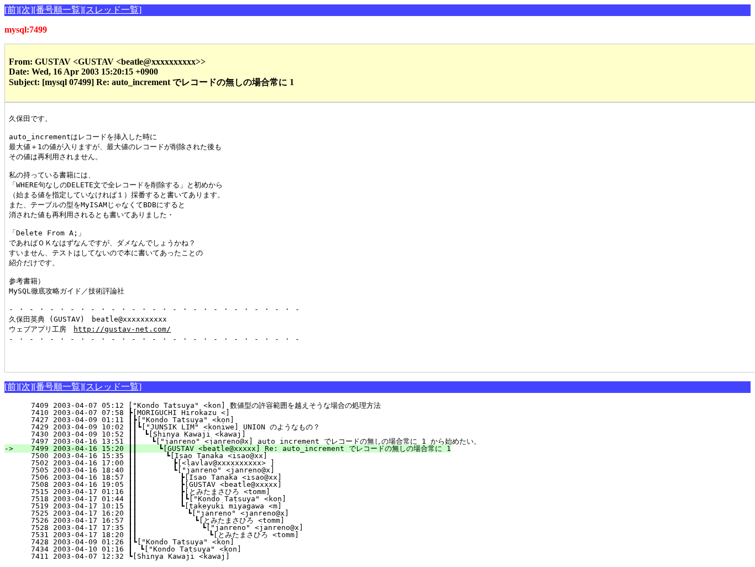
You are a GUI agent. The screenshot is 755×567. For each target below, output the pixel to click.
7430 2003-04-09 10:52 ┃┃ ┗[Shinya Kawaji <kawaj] (205, 434)
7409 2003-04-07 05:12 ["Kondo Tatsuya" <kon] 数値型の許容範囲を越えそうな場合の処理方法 (199, 405)
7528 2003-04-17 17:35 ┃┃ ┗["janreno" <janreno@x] (198, 527)
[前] (11, 9)
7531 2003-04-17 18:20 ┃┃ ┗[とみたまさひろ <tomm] (191, 535)
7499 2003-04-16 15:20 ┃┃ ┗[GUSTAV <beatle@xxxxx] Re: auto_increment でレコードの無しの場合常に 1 (234, 448)
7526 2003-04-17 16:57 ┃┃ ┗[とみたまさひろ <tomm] (193, 520)
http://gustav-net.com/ (122, 329)
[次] (26, 9)
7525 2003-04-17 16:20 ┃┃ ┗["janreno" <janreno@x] (200, 513)
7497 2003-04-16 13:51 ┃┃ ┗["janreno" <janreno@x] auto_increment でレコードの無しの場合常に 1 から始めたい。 (249, 441)
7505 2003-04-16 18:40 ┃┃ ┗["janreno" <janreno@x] (201, 470)
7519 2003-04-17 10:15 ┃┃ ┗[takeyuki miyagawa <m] (201, 506)
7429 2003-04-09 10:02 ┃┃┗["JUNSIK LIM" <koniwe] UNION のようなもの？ (200, 427)
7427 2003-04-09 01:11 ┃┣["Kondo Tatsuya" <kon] (208, 420)
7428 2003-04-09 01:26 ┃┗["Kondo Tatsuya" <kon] (208, 542)
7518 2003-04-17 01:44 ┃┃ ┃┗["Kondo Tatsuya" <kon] (198, 499)
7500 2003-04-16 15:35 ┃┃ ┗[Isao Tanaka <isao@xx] (202, 456)
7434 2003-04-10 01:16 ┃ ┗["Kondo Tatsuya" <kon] (207, 549)
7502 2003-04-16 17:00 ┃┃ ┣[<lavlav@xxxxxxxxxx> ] (201, 463)
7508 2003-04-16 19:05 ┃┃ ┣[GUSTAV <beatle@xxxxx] (201, 484)
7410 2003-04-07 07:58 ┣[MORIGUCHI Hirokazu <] (210, 412)
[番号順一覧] (58, 9)
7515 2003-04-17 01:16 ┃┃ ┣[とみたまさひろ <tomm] (195, 491)
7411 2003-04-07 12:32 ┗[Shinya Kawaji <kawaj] (210, 556)
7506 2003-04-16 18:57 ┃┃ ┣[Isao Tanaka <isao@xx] (201, 477)
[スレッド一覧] (112, 9)
